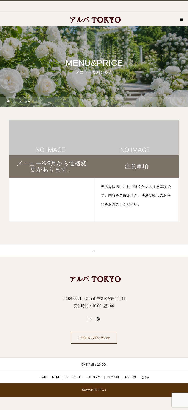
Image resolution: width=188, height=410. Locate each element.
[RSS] (98, 319)
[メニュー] (181, 19)
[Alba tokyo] (94, 278)
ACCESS (130, 377)
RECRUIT (113, 377)
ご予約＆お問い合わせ (94, 337)
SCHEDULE (73, 377)
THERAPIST (94, 377)
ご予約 (145, 377)
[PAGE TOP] (94, 251)
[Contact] (89, 319)
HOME (43, 377)
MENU (56, 377)
